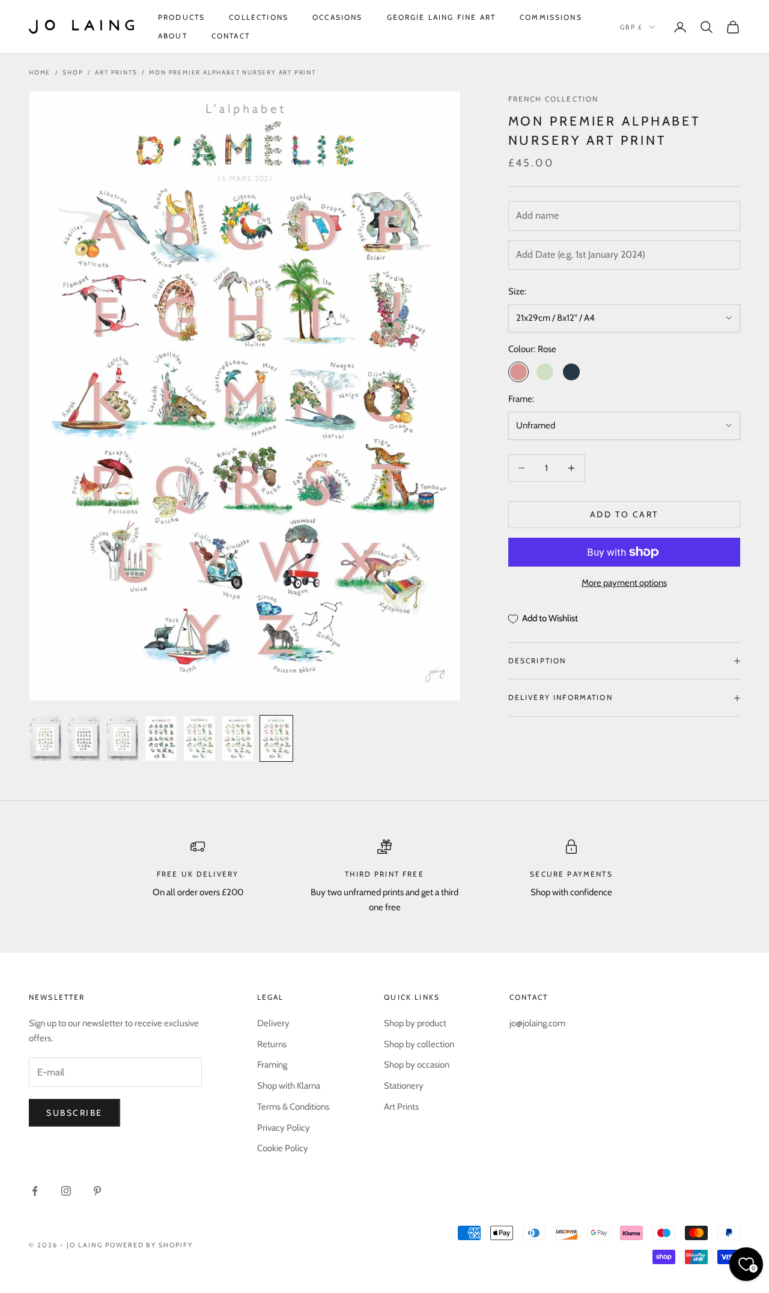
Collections (258, 17)
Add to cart (624, 514)
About (172, 35)
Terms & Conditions (293, 1106)
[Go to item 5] (199, 738)
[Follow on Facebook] (35, 1191)
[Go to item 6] (238, 738)
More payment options (624, 582)
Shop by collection (419, 1044)
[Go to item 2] (84, 738)
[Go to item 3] (122, 738)
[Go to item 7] (276, 738)
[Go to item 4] (161, 738)
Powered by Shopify (149, 1245)
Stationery (404, 1085)
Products (181, 17)
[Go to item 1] (45, 738)
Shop (72, 72)
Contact (230, 35)
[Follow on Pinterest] (97, 1191)
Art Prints (116, 72)
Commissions (551, 17)
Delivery (273, 1023)
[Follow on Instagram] (66, 1191)
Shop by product (415, 1023)
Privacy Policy (283, 1127)
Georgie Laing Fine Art (441, 17)
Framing (272, 1064)
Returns (272, 1044)
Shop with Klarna (288, 1085)
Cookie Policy (282, 1148)
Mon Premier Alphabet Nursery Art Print (232, 72)
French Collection (553, 98)
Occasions (337, 17)
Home (39, 72)
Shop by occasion (416, 1064)
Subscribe (74, 1112)
